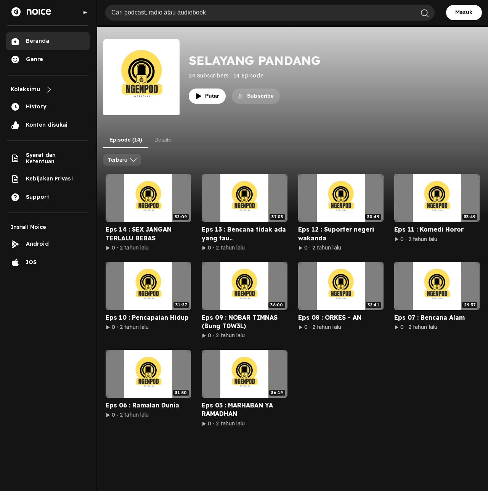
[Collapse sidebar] (85, 12)
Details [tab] (162, 140)
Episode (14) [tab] (125, 140)
